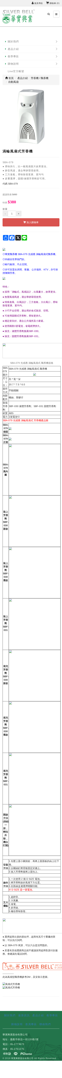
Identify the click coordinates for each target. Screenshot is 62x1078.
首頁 (11, 78)
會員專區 (38, 3)
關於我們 (13, 41)
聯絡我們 (45, 1024)
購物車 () (54, 3)
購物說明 (13, 63)
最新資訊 (24, 1015)
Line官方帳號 (16, 71)
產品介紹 (13, 49)
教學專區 (13, 56)
